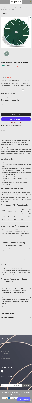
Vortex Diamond (13, 70)
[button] (4, 65)
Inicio (2, 5)
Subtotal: (2, 109)
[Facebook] (2, 371)
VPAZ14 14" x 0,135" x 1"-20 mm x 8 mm (9, 100)
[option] (16, 32)
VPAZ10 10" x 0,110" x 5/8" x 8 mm (8, 93)
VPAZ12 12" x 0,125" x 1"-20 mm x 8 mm (9, 97)
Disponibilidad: (4, 73)
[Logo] (16, 1)
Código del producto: (5, 71)
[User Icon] (25, 2)
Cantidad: (3, 104)
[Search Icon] (6, 2)
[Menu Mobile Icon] (2, 2)
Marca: (2, 70)
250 (3, 125)
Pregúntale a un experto (21, 322)
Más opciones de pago (16, 122)
